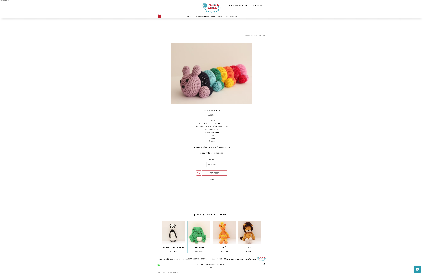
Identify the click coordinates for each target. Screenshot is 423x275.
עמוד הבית (262, 35)
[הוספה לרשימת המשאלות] (198, 173)
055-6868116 (217, 259)
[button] (159, 15)
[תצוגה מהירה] (249, 232)
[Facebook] (264, 264)
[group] (211, 237)
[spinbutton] (211, 164)
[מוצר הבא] (159, 237)
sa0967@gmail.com (195, 259)
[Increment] (208, 164)
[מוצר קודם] (264, 237)
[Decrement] (214, 164)
